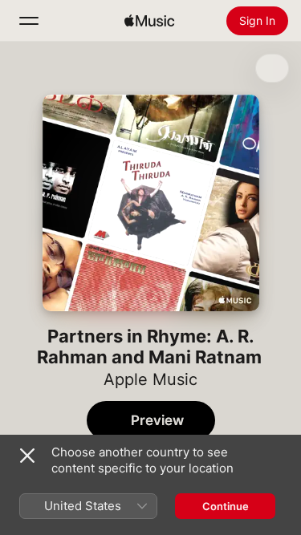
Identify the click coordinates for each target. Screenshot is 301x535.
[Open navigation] (29, 21)
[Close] (27, 455)
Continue (225, 506)
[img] (149, 21)
